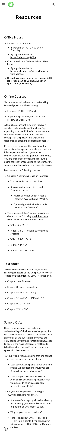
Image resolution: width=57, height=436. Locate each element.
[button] (4, 4)
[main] (28, 16)
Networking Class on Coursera (32, 176)
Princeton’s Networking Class (28, 219)
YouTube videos (40, 216)
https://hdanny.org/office (23, 57)
